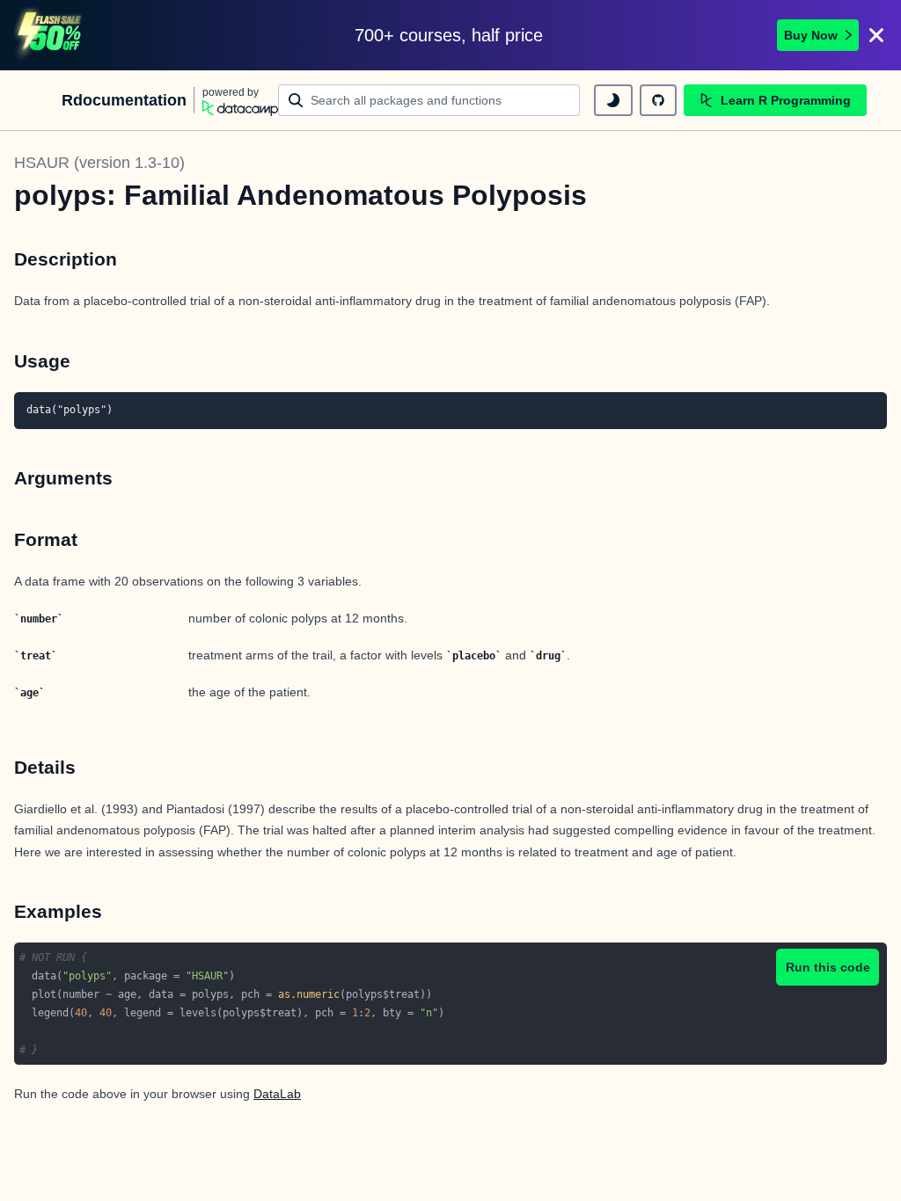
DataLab (277, 1094)
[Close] (876, 35)
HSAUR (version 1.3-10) (99, 162)
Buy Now (811, 35)
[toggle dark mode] (613, 100)
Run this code (828, 967)
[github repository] (658, 100)
